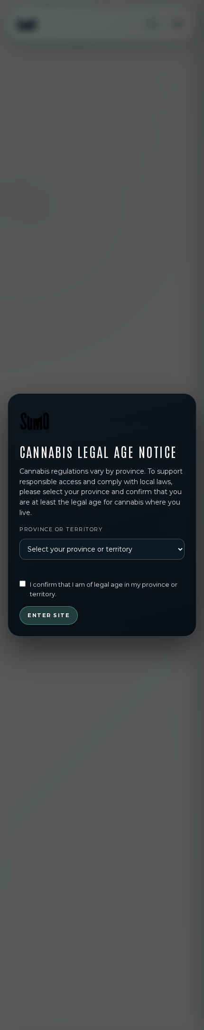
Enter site (49, 615)
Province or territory (60, 529)
